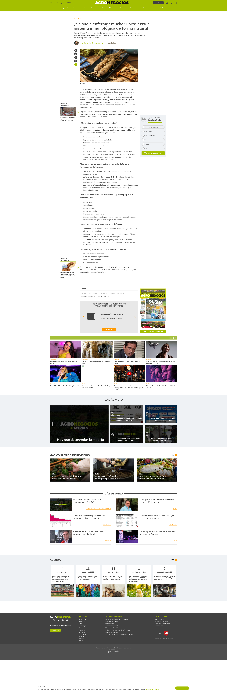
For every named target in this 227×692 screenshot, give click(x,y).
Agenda (146, 8)
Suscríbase (158, 3)
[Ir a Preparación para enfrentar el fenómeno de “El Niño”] (61, 504)
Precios (155, 8)
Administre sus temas (153, 153)
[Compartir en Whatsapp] (75, 61)
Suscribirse (55, 630)
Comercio (173, 524)
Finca (104, 8)
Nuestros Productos (111, 621)
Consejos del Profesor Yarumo (98, 508)
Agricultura (65, 8)
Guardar (75, 64)
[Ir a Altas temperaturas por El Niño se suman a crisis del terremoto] (61, 520)
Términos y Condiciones (113, 628)
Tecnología (95, 8)
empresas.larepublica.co (163, 623)
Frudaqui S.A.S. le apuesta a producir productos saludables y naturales (67, 118)
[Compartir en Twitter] (75, 50)
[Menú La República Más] (171, 3)
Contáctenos (109, 623)
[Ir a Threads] (67, 620)
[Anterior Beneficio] (83, 317)
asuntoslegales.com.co (162, 621)
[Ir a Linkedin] (58, 620)
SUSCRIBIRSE (109, 329)
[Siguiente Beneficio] (135, 317)
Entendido (182, 688)
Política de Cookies (111, 632)
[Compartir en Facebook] (75, 57)
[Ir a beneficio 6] (113, 324)
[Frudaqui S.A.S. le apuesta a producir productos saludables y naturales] (68, 111)
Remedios (124, 8)
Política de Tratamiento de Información (118, 630)
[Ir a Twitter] (54, 620)
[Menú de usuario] (167, 3)
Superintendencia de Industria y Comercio (119, 634)
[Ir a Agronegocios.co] (60, 617)
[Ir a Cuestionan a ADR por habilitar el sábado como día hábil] (61, 536)
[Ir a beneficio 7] (115, 324)
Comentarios (135, 8)
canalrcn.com (159, 626)
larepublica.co (159, 619)
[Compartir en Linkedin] (75, 54)
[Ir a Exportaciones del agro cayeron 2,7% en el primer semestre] (127, 520)
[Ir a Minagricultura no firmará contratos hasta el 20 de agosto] (127, 504)
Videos (163, 8)
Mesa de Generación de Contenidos (116, 619)
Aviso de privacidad (111, 626)
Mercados (113, 8)
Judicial (108, 540)
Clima (86, 8)
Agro (175, 508)
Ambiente (107, 524)
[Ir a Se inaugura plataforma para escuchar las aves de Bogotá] (127, 536)
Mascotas (77, 8)
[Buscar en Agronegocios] (176, 3)
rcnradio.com (159, 628)
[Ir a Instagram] (63, 620)
